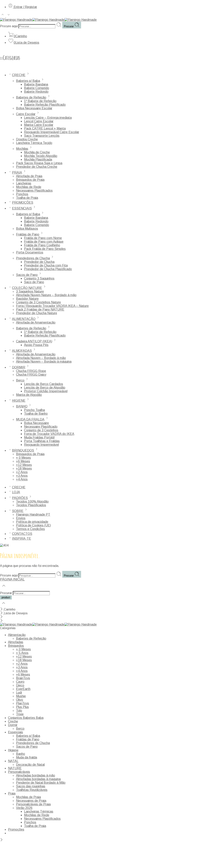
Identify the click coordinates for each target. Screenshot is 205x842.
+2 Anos (22, 472)
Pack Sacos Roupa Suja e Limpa (39, 163)
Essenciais (15, 732)
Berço (20, 380)
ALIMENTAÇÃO (23, 319)
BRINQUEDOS (23, 450)
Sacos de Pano (27, 275)
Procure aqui (9, 26)
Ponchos (22, 194)
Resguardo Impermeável (41, 444)
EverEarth (23, 689)
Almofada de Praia (29, 176)
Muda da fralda (26, 757)
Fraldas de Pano (27, 234)
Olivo (19, 699)
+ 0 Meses (23, 457)
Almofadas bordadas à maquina (38, 779)
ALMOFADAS (22, 350)
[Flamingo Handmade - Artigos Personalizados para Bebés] (48, 19)
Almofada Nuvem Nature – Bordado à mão (46, 295)
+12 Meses (24, 465)
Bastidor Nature (27, 298)
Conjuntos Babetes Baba (25, 717)
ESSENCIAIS (22, 208)
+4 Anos (22, 479)
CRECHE (18, 75)
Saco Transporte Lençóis (41, 135)
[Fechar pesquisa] (3, 605)
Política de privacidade (32, 521)
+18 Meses (24, 468)
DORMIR (18, 367)
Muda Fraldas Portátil (39, 437)
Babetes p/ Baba (28, 80)
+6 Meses (23, 461)
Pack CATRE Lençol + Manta (45, 128)
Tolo (19, 710)
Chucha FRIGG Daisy (31, 374)
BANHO (21, 406)
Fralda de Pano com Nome (43, 238)
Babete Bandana (36, 84)
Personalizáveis (19, 772)
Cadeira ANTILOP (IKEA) (34, 341)
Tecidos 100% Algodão (32, 501)
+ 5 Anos (22, 653)
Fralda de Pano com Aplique (43, 241)
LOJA (16, 492)
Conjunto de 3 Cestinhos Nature (38, 302)
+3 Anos (22, 475)
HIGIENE (18, 400)
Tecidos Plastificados (31, 505)
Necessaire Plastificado (40, 426)
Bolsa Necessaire (36, 423)
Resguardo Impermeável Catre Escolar (51, 132)
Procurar (69, 26)
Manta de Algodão (29, 394)
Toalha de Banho (36, 413)
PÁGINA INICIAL (12, 579)
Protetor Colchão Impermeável (45, 391)
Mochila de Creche (37, 152)
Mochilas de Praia (28, 797)
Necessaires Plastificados (34, 190)
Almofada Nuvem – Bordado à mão (41, 358)
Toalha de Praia (27, 197)
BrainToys (23, 678)
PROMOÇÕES (22, 202)
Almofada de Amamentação (35, 322)
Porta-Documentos (29, 252)
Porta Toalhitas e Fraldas (42, 441)
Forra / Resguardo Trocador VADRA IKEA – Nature (52, 306)
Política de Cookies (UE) (33, 525)
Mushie (21, 696)
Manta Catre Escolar (38, 125)
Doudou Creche (27, 139)
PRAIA (17, 172)
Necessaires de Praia (31, 800)
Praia (11, 793)
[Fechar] (2, 609)
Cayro (20, 681)
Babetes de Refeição (31, 97)
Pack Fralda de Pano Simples (45, 248)
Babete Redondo (36, 91)
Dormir (12, 725)
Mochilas (22, 148)
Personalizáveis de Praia (33, 804)
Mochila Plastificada (38, 159)
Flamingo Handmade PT (33, 514)
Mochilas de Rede (28, 187)
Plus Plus (22, 707)
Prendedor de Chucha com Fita (46, 265)
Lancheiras (23, 183)
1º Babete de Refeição (40, 101)
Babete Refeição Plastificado (45, 104)
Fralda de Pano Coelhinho (42, 245)
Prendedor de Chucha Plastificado (48, 269)
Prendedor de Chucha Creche (36, 166)
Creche (13, 721)
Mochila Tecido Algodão (40, 156)
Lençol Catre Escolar (38, 121)
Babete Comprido (36, 88)
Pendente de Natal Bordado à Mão (40, 782)
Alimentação (17, 635)
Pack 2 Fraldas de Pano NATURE (40, 309)
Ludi (19, 692)
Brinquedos (16, 645)
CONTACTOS (22, 533)
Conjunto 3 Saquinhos (39, 278)
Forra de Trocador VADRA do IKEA (49, 434)
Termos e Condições (30, 529)
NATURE (15, 768)
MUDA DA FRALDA (30, 419)
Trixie (20, 714)
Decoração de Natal (30, 764)
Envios (20, 518)
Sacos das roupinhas (30, 786)
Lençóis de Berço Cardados (43, 384)
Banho (20, 753)
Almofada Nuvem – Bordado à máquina (43, 361)
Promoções (16, 829)
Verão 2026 (24, 808)
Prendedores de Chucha (33, 258)
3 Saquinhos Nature (30, 291)
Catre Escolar (25, 114)
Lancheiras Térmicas (38, 811)
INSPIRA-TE (21, 538)
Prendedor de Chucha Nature (36, 313)
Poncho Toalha (34, 410)
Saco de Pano (34, 282)
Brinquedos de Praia (30, 179)
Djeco (20, 685)
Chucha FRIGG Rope (31, 371)
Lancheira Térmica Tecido (34, 143)
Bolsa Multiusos (27, 228)
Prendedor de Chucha (39, 262)
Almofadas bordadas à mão (35, 775)
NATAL (13, 761)
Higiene (13, 750)
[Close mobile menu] (1, 621)
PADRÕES (20, 498)
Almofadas (15, 642)
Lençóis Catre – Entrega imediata (48, 117)
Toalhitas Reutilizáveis (31, 790)
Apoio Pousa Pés (36, 345)
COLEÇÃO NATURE (27, 288)
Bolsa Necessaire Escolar (34, 108)
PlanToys (22, 703)
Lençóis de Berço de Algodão (44, 387)
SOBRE (17, 511)
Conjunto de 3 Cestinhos (41, 430)
